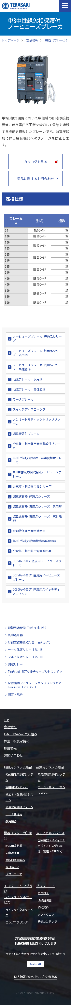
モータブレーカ (23, 399)
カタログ (43, 893)
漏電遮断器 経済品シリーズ (31, 496)
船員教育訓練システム (19, 807)
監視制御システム (17, 787)
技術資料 (43, 907)
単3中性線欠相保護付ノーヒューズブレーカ (37, 474)
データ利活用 (14, 814)
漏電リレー (15, 664)
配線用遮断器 (14, 846)
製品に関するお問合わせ (35, 178)
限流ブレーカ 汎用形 (27, 379)
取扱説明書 (44, 900)
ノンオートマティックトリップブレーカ (36, 421)
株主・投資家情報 (16, 741)
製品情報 (32, 40)
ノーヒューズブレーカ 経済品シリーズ (37, 338)
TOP (6, 720)
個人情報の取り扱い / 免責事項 (35, 976)
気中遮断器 (15, 635)
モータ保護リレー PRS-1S (25, 649)
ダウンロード (45, 886)
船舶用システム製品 (18, 767)
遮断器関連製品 (15, 860)
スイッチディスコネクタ (29, 409)
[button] (65, 6)
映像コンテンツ (47, 921)
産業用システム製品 (50, 767)
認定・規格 (15, 694)
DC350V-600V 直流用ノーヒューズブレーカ (37, 563)
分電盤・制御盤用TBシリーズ (32, 486)
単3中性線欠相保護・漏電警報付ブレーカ (37, 460)
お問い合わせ (13, 755)
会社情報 (10, 727)
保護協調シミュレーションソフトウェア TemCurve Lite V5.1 (34, 685)
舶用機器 (11, 821)
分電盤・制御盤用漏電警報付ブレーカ (36, 445)
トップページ (11, 40)
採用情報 (10, 748)
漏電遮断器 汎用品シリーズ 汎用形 (37, 506)
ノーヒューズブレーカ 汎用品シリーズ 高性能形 (37, 367)
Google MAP (35, 964)
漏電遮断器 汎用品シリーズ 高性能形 (37, 518)
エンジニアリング (17, 922)
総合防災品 (12, 867)
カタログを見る (35, 161)
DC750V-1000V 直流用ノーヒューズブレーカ (36, 577)
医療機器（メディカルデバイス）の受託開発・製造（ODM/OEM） (51, 846)
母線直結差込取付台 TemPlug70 (29, 642)
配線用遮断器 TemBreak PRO (27, 627)
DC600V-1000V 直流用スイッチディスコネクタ (36, 591)
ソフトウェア (14, 874)
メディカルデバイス (50, 833)
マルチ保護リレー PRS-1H (25, 657)
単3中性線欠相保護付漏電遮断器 (34, 541)
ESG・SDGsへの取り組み (20, 734)
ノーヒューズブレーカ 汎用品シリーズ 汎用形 (37, 353)
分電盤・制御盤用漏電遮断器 (32, 551)
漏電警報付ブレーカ (26, 433)
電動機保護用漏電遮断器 (29, 530)
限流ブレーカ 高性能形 (29, 389)
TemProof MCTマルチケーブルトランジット (35, 673)
